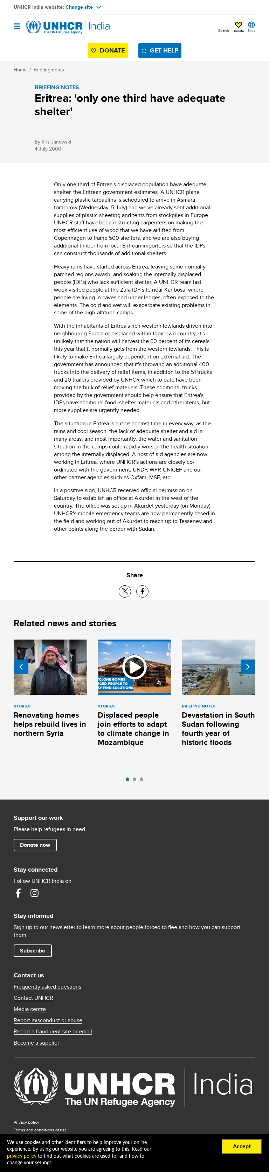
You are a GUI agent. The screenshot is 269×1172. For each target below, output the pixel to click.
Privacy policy (26, 1122)
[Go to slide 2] (136, 780)
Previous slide (21, 667)
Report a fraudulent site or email (53, 1031)
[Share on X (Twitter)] (125, 591)
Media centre (30, 1009)
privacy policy (21, 1156)
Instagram (34, 893)
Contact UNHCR (33, 998)
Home (20, 69)
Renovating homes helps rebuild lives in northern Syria (50, 724)
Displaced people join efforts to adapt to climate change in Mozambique (133, 728)
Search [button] (223, 30)
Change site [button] (79, 7)
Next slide (248, 667)
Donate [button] (238, 30)
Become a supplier (36, 1043)
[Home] (49, 27)
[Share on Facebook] (142, 591)
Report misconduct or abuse (48, 1020)
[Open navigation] (17, 26)
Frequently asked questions (47, 987)
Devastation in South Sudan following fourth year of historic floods (218, 728)
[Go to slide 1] (129, 780)
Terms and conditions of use (40, 1130)
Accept (242, 1146)
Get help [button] (164, 50)
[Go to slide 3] (143, 780)
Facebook (18, 893)
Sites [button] (251, 30)
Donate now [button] (35, 845)
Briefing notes (49, 69)
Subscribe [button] (32, 951)
